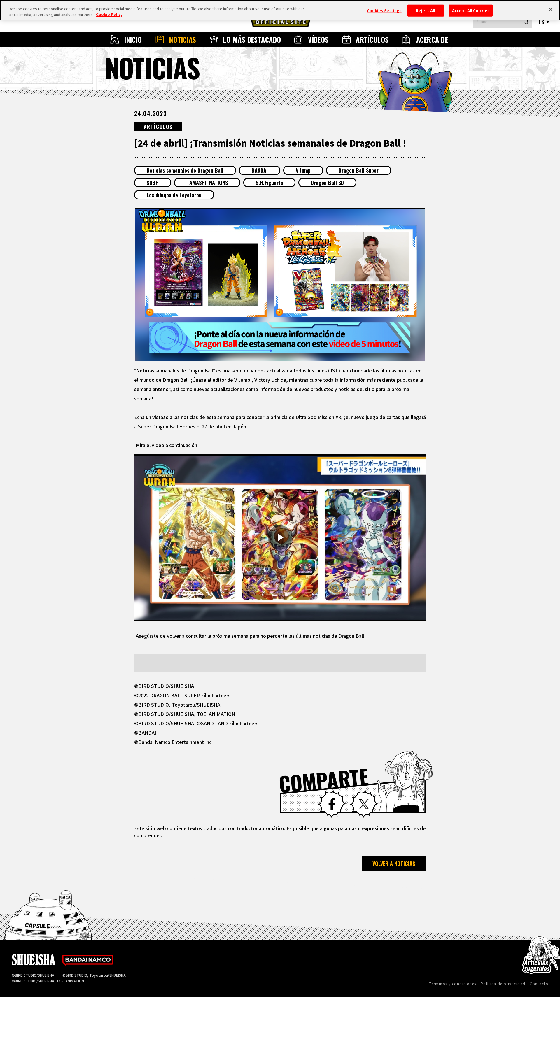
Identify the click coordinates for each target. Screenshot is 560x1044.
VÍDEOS (318, 39)
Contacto (539, 983)
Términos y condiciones (452, 983)
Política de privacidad (503, 983)
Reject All (425, 10)
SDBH (153, 182)
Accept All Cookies (470, 10)
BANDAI (259, 170)
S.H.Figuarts (269, 182)
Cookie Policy (109, 14)
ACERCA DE (432, 39)
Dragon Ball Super (359, 170)
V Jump (303, 170)
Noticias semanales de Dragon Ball (185, 170)
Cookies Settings (384, 10)
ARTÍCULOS (372, 39)
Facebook (331, 804)
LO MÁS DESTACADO (252, 39)
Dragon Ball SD (327, 182)
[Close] (550, 9)
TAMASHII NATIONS (207, 182)
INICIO (133, 39)
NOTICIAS (182, 39)
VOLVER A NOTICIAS (393, 863)
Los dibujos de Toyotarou (174, 195)
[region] (280, 10)
